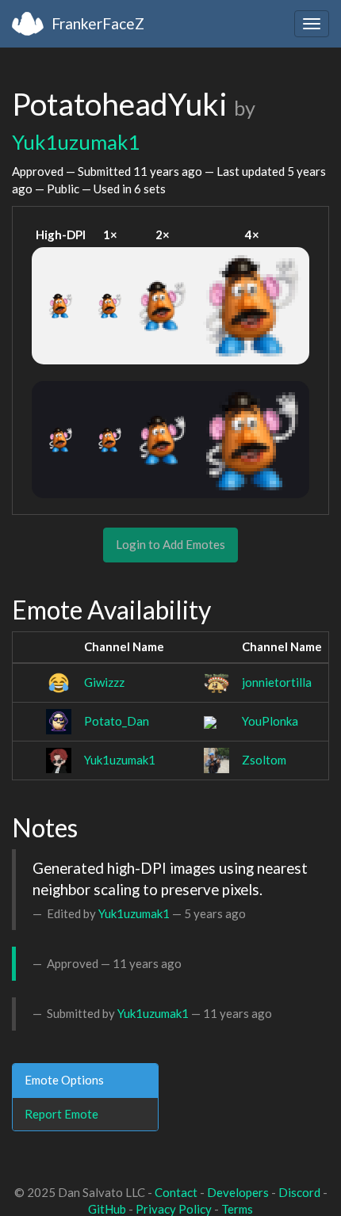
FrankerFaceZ (98, 23)
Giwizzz (104, 682)
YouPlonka (270, 721)
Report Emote (61, 1114)
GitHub (107, 1209)
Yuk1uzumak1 (76, 142)
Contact (176, 1192)
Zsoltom (264, 760)
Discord (299, 1192)
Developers (238, 1192)
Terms (237, 1209)
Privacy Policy (174, 1209)
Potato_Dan (116, 721)
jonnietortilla (277, 682)
